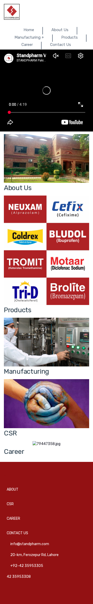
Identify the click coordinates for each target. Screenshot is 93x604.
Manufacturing (26, 371)
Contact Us (60, 44)
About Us (59, 29)
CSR (10, 433)
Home (29, 29)
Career (27, 44)
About (12, 489)
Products (69, 37)
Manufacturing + (29, 37)
